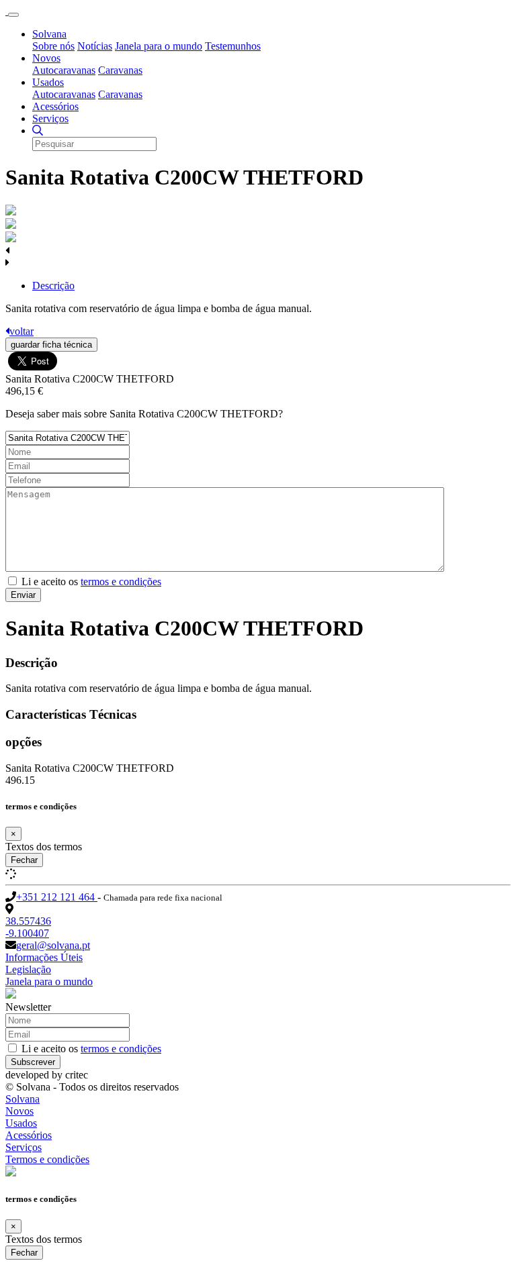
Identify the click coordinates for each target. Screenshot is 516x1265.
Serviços (50, 118)
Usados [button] (48, 82)
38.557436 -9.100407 (28, 927)
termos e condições (121, 581)
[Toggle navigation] (13, 15)
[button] (37, 130)
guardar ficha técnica (51, 345)
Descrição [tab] (53, 285)
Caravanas (120, 70)
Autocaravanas (63, 70)
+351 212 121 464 (56, 897)
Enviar (23, 595)
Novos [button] (46, 58)
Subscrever (33, 1062)
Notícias (94, 46)
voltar (21, 331)
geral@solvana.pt (53, 945)
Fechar (24, 860)
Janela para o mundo (158, 46)
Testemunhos (233, 46)
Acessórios (55, 106)
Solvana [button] (49, 34)
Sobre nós (53, 46)
